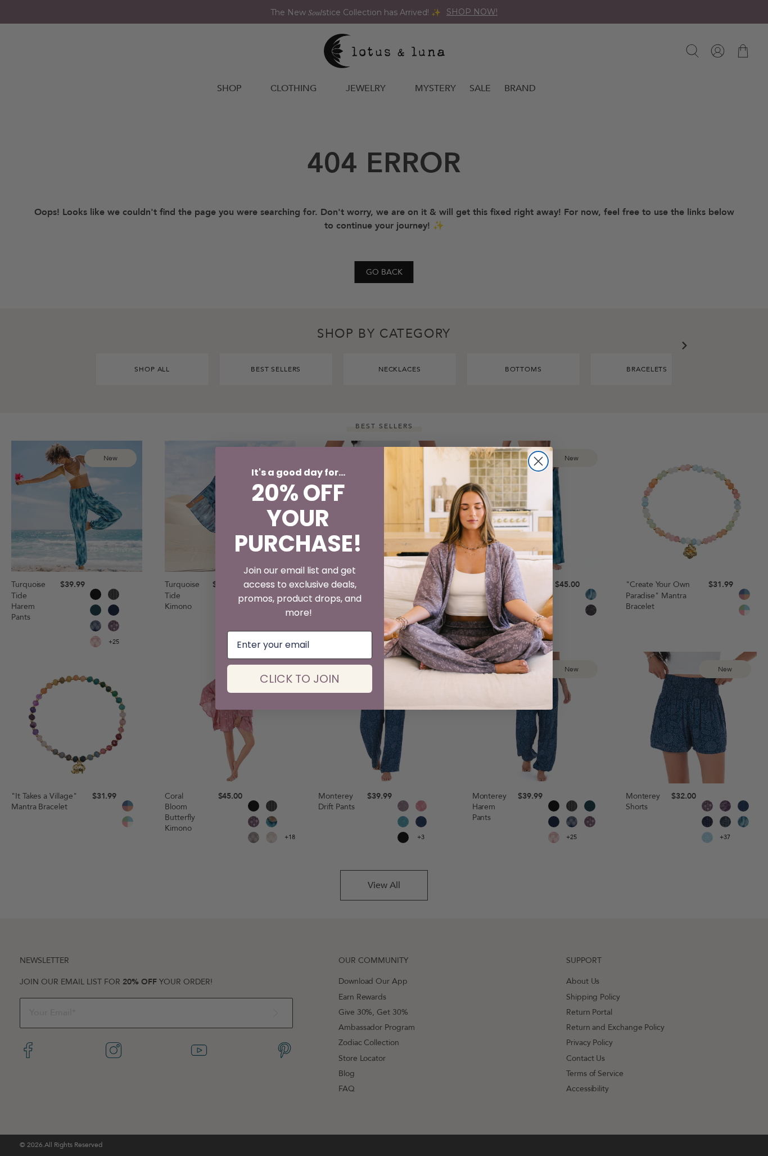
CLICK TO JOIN (300, 679)
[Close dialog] (538, 461)
